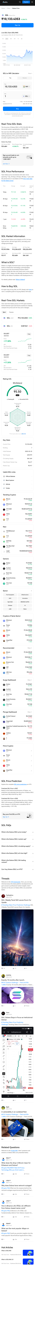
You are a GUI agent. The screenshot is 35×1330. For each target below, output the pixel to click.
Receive (25, 78)
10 (4, 968)
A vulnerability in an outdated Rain (14, 1112)
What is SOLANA (6, 1250)
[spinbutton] (12, 86)
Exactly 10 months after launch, (12, 980)
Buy (17, 109)
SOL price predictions (20, 784)
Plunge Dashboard (17, 712)
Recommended (17, 648)
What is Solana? (20, 279)
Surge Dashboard (17, 680)
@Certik (24, 433)
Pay (10, 78)
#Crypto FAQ (5, 1168)
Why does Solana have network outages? (16, 1185)
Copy (29, 334)
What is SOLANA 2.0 (7, 1259)
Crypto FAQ (14, 1150)
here (30, 289)
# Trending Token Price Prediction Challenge (15, 905)
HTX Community (15, 882)
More (29, 73)
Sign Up (17, 25)
